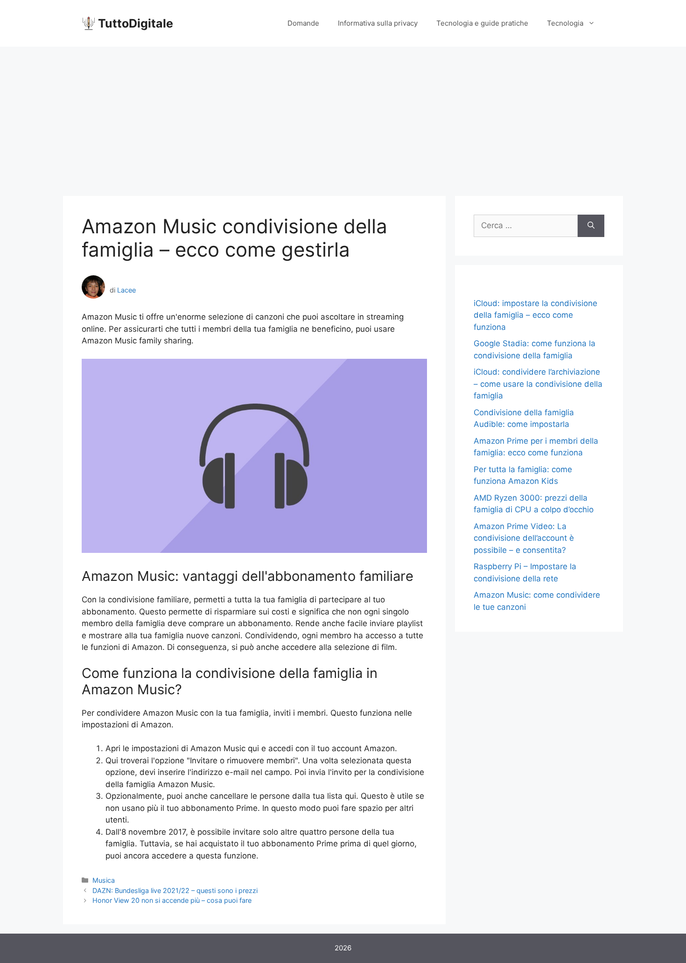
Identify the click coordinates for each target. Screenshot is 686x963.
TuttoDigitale (135, 23)
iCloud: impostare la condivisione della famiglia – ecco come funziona (535, 315)
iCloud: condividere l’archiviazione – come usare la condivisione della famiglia (538, 383)
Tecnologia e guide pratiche (482, 23)
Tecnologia (565, 23)
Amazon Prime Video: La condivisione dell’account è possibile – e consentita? (524, 538)
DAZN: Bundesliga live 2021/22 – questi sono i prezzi (175, 890)
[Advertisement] (343, 116)
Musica (103, 880)
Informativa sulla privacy (378, 23)
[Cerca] (591, 226)
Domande (303, 23)
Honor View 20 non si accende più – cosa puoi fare (172, 900)
